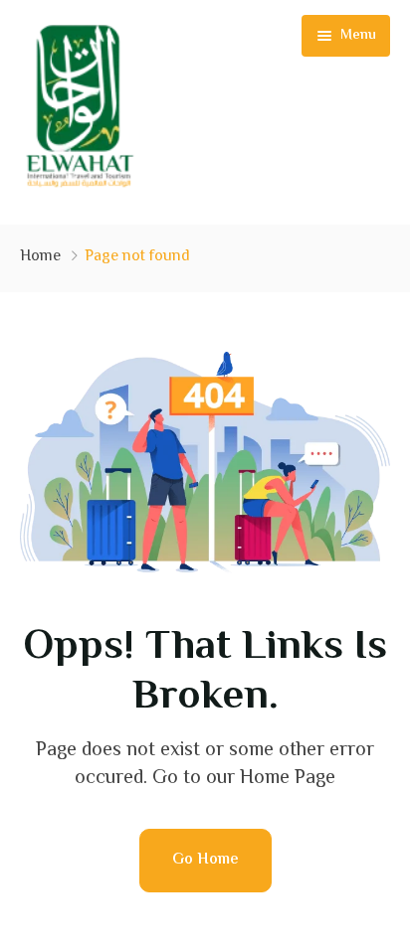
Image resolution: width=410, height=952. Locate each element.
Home (40, 256)
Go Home (205, 860)
